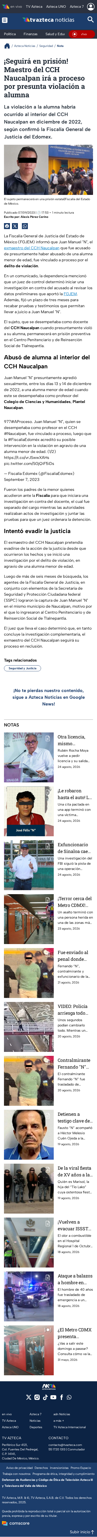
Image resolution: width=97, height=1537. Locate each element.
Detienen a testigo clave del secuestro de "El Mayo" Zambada (75, 1117)
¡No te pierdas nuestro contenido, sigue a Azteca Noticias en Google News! (48, 697)
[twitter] (29, 1399)
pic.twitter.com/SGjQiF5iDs (29, 463)
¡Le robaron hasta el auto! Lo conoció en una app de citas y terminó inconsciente (75, 794)
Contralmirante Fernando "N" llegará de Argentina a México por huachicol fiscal (74, 1063)
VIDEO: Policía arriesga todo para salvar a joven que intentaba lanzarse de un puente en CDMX (75, 1009)
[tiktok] (45, 1399)
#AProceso (21, 421)
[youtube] (53, 1399)
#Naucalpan (15, 433)
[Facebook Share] (7, 226)
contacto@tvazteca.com (65, 1445)
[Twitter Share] (15, 226)
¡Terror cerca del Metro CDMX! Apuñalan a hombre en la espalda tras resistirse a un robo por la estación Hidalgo (75, 902)
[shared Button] (25, 226)
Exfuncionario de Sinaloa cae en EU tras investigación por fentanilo (73, 848)
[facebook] (61, 1399)
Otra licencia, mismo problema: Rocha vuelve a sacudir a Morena (75, 740)
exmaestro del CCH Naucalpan (31, 248)
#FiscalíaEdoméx (24, 439)
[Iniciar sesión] (91, 6)
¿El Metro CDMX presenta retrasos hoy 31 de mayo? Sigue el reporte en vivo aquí (75, 1333)
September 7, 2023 (22, 479)
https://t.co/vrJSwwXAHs (26, 457)
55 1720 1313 (56, 1449)
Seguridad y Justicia (22, 668)
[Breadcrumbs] (9, 46)
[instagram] (37, 1399)
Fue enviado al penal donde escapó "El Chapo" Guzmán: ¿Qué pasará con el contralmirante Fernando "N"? (75, 956)
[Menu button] (6, 20)
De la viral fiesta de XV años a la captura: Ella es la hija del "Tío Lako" (74, 1171)
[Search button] (91, 20)
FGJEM (70, 293)
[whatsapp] (69, 1398)
